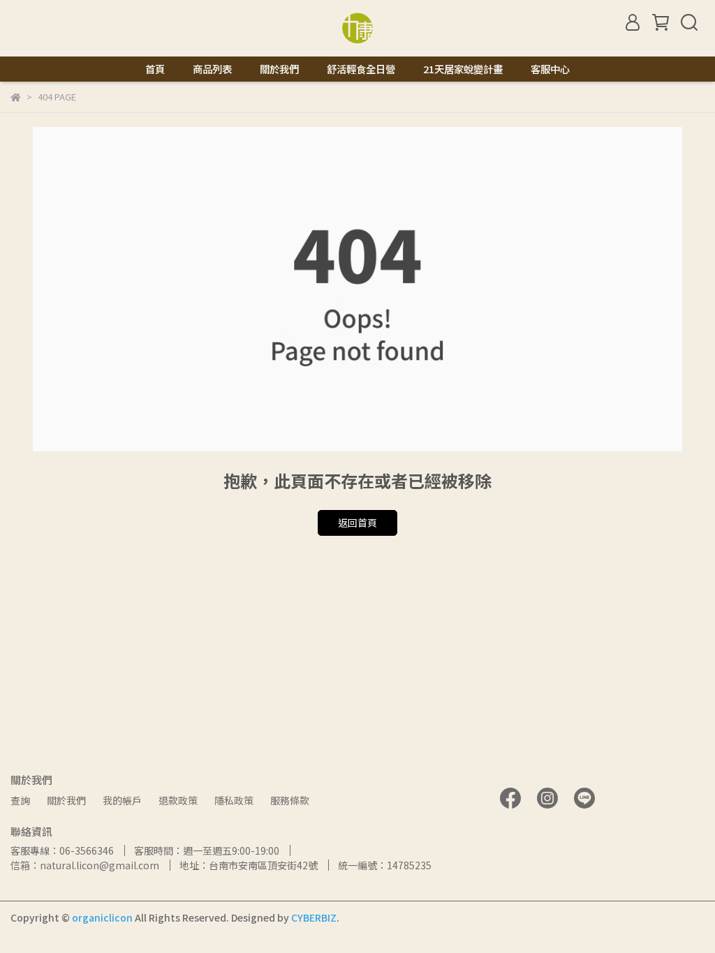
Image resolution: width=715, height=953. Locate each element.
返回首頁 (357, 523)
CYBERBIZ (314, 917)
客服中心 (550, 69)
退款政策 (178, 800)
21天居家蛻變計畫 (463, 69)
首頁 (155, 69)
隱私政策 (233, 800)
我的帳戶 (122, 800)
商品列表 (212, 69)
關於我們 (279, 69)
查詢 (20, 800)
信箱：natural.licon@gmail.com (84, 865)
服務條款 (289, 800)
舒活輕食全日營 (361, 69)
